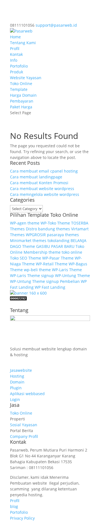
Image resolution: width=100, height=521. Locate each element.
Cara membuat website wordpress (42, 188)
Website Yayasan (25, 77)
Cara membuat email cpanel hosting (44, 171)
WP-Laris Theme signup (32, 275)
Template (19, 89)
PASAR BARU (62, 246)
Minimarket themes (28, 240)
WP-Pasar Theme (58, 258)
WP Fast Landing (50, 287)
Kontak (16, 54)
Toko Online (21, 83)
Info (13, 60)
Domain (17, 382)
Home (15, 36)
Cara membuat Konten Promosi (39, 182)
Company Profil (24, 436)
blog (14, 506)
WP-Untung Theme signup (34, 281)
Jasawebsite (21, 370)
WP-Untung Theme (72, 275)
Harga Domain (23, 95)
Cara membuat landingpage (36, 177)
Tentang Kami (23, 42)
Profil (14, 48)
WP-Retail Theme (52, 263)
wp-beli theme (37, 269)
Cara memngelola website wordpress (44, 194)
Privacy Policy (22, 518)
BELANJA (78, 240)
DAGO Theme (22, 246)
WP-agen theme (24, 223)
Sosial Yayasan (23, 424)
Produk (16, 71)
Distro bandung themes (48, 228)
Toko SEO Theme (25, 258)
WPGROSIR (36, 234)
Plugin (16, 387)
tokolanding (58, 240)
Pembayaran (21, 101)
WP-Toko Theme (55, 223)
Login (15, 399)
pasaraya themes (63, 234)
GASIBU (43, 246)
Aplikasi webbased (27, 393)
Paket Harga (21, 106)
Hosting (17, 376)
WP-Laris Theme (67, 269)
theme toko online (65, 252)
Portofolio (19, 66)
